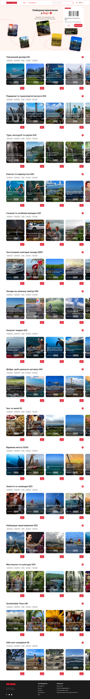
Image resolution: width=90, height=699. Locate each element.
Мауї (69, 25)
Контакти (40, 690)
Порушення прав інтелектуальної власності (67, 692)
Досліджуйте (32, 2)
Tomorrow (28, 60)
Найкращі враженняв (45, 12)
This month (34, 60)
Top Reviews (9, 60)
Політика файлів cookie (62, 690)
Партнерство (41, 692)
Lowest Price (17, 60)
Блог (39, 694)
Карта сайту (60, 686)
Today (22, 60)
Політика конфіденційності (63, 688)
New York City (78, 25)
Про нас (40, 688)
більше (22, 88)
